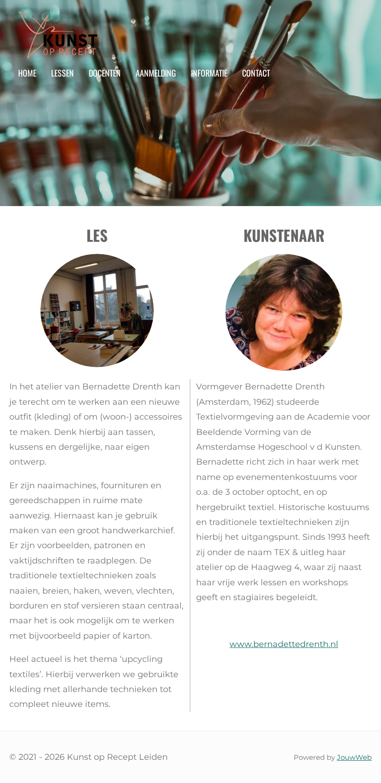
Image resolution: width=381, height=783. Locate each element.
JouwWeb (354, 757)
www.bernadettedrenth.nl (284, 644)
